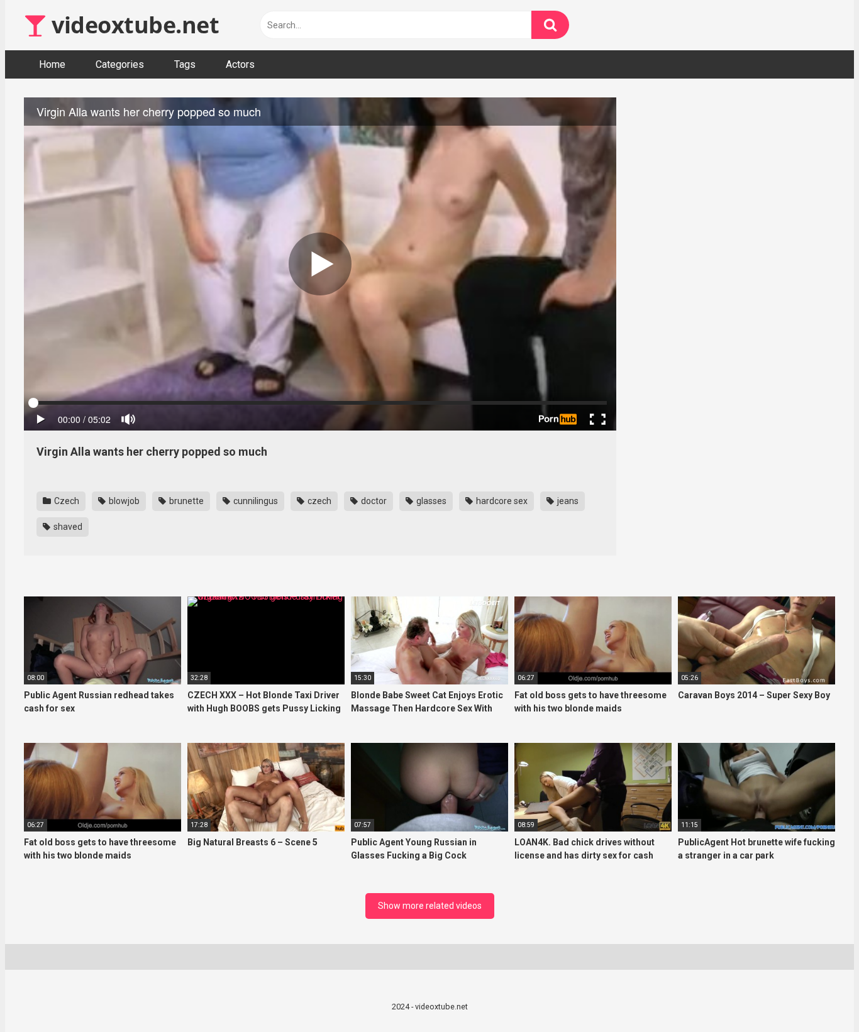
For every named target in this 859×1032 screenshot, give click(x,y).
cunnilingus (254, 501)
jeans (567, 501)
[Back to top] (817, 994)
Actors (240, 64)
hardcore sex (501, 501)
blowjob (123, 501)
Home (52, 64)
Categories (120, 64)
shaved (67, 527)
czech (318, 501)
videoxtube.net (133, 24)
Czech (65, 501)
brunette (185, 501)
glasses (430, 501)
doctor (373, 501)
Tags (185, 64)
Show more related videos (430, 906)
